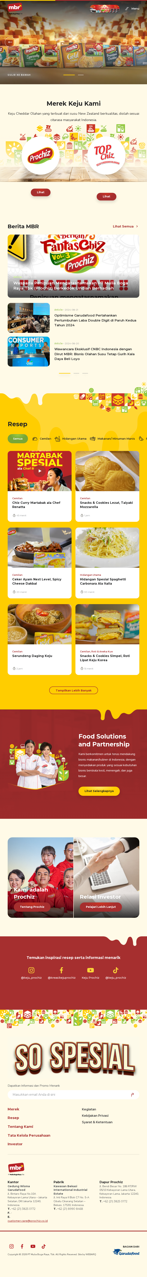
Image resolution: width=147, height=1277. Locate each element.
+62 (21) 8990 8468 (70, 1209)
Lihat (40, 192)
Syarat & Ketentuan (97, 1122)
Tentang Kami (20, 1127)
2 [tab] (71, 373)
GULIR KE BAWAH (19, 75)
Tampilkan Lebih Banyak (73, 690)
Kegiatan (89, 1109)
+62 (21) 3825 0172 (23, 1209)
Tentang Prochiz (32, 907)
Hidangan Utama (74, 438)
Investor (15, 1144)
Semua (18, 438)
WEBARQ (91, 1254)
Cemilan (45, 438)
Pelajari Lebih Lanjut (101, 907)
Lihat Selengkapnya (99, 791)
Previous (10, 42)
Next (137, 42)
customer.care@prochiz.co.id (28, 1221)
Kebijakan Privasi (95, 1115)
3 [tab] (82, 373)
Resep (13, 1118)
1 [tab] (62, 373)
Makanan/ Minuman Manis (116, 438)
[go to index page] (14, 8)
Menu (135, 8)
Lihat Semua (123, 226)
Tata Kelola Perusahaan (29, 1135)
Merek (13, 1109)
